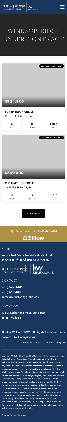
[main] (33, 120)
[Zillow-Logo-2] (33, 237)
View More (33, 213)
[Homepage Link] (20, 7)
